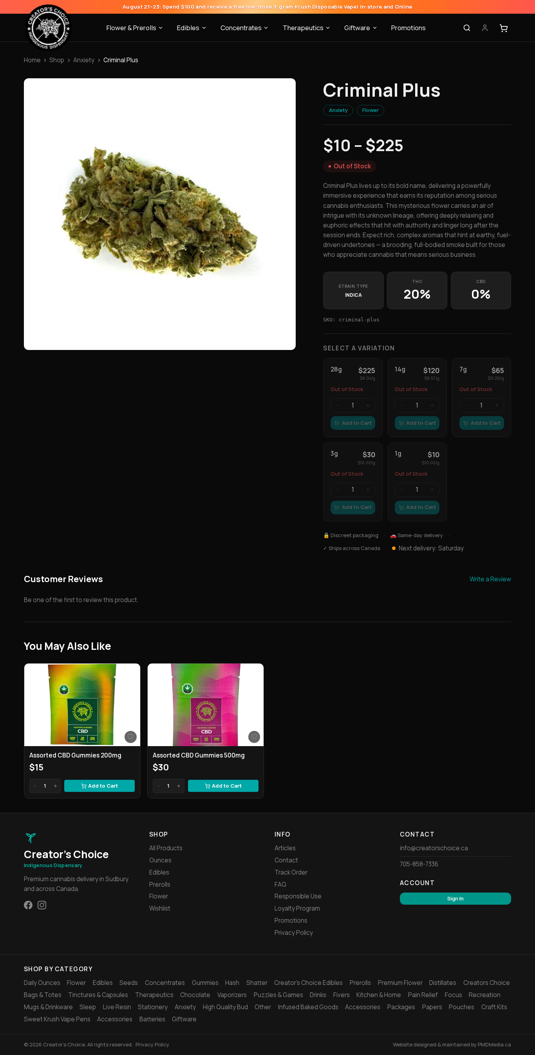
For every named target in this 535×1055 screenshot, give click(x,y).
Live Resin (117, 1007)
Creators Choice (486, 983)
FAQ (280, 884)
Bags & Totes (42, 995)
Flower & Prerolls (131, 27)
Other (263, 1007)
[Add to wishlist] (130, 737)
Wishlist (159, 908)
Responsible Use (298, 896)
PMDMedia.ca (494, 1044)
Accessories (362, 1007)
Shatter (257, 983)
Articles (285, 848)
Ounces (160, 860)
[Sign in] (484, 28)
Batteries (152, 1019)
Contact (286, 860)
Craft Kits (494, 1007)
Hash (232, 983)
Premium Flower (400, 983)
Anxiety (83, 60)
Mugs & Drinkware (48, 1007)
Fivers (341, 995)
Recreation (485, 995)
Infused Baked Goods (308, 1007)
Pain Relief (423, 995)
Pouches (461, 1007)
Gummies (205, 983)
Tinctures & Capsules (98, 995)
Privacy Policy (294, 933)
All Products (166, 848)
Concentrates (241, 27)
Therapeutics (303, 27)
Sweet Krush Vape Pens (57, 1019)
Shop (56, 60)
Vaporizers (232, 995)
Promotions (408, 27)
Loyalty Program (297, 908)
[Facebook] (28, 905)
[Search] (466, 28)
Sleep (88, 1007)
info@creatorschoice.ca (434, 848)
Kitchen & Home (378, 995)
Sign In (455, 898)
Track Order (291, 872)
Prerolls (159, 884)
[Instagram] (42, 905)
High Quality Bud (225, 1007)
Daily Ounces (42, 983)
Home (32, 60)
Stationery (153, 1007)
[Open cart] (504, 28)
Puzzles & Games (278, 995)
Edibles (188, 27)
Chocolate (195, 995)
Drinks (318, 995)
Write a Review (490, 579)
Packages (401, 1007)
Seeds (128, 983)
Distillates (442, 983)
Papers (432, 1007)
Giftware (357, 27)
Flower (370, 110)
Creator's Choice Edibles (308, 983)
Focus (453, 995)
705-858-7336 (419, 864)
